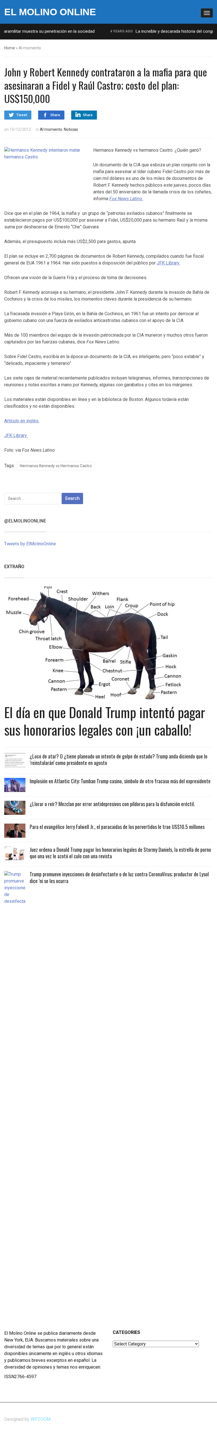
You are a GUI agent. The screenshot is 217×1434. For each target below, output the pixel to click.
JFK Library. (168, 263)
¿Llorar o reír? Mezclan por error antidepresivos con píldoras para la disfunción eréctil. (112, 804)
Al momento (51, 129)
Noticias (71, 129)
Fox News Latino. (126, 198)
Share (55, 115)
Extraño (14, 566)
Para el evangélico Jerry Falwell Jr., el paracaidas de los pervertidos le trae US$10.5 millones (117, 826)
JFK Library (16, 435)
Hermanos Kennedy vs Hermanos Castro (56, 466)
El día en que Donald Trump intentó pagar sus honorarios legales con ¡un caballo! (104, 721)
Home (9, 48)
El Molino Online (50, 11)
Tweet (21, 115)
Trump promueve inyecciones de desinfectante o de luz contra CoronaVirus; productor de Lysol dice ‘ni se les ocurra (119, 877)
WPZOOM (41, 1419)
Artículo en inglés (22, 420)
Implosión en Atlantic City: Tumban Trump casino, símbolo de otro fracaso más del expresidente (120, 781)
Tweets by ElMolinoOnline (30, 543)
